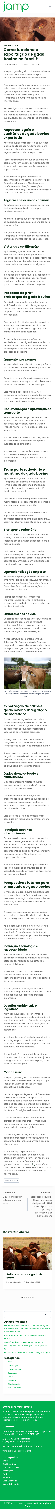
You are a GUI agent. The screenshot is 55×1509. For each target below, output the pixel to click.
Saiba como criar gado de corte (24, 1276)
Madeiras (12, 1380)
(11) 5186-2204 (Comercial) (18, 1439)
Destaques (15, 45)
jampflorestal (13, 64)
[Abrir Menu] (50, 7)
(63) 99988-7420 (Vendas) (18, 1441)
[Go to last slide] (8, 1266)
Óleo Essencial (14, 1384)
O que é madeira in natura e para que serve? (12, 1198)
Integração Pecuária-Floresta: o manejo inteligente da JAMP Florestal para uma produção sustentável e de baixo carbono (41, 1204)
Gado (6, 45)
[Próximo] (47, 1266)
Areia (10, 1362)
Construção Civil (15, 1369)
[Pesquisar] (46, 1314)
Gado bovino (11, 1180)
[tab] (22, 1297)
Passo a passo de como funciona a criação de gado (27, 1352)
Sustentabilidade (15, 1388)
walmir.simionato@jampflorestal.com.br (22, 1446)
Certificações (13, 1365)
